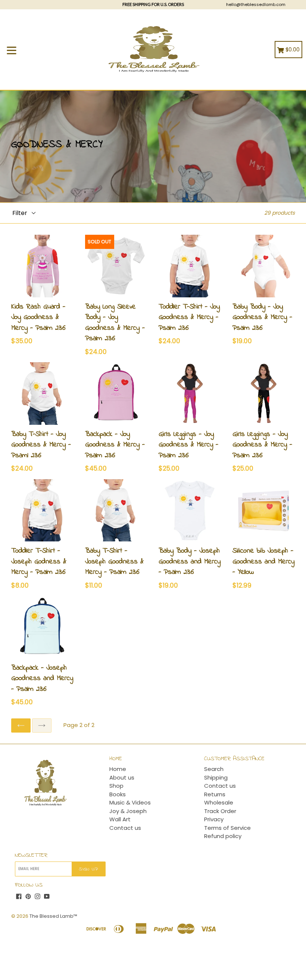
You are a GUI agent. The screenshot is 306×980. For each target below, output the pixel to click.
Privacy (214, 819)
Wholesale (218, 802)
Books (117, 794)
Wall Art (120, 819)
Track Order (220, 811)
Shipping (216, 777)
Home (117, 769)
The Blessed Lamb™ (53, 916)
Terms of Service (227, 828)
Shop (116, 786)
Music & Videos (130, 802)
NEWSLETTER (31, 855)
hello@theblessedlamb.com (255, 4)
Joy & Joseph (128, 811)
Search (214, 769)
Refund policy (222, 836)
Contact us (125, 828)
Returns (214, 794)
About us (121, 777)
